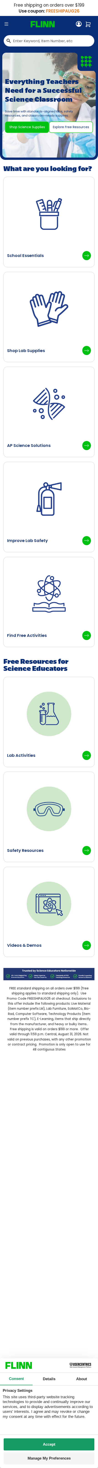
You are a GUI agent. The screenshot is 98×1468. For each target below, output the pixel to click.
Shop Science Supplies (27, 127)
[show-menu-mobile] (6, 24)
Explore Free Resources (71, 127)
